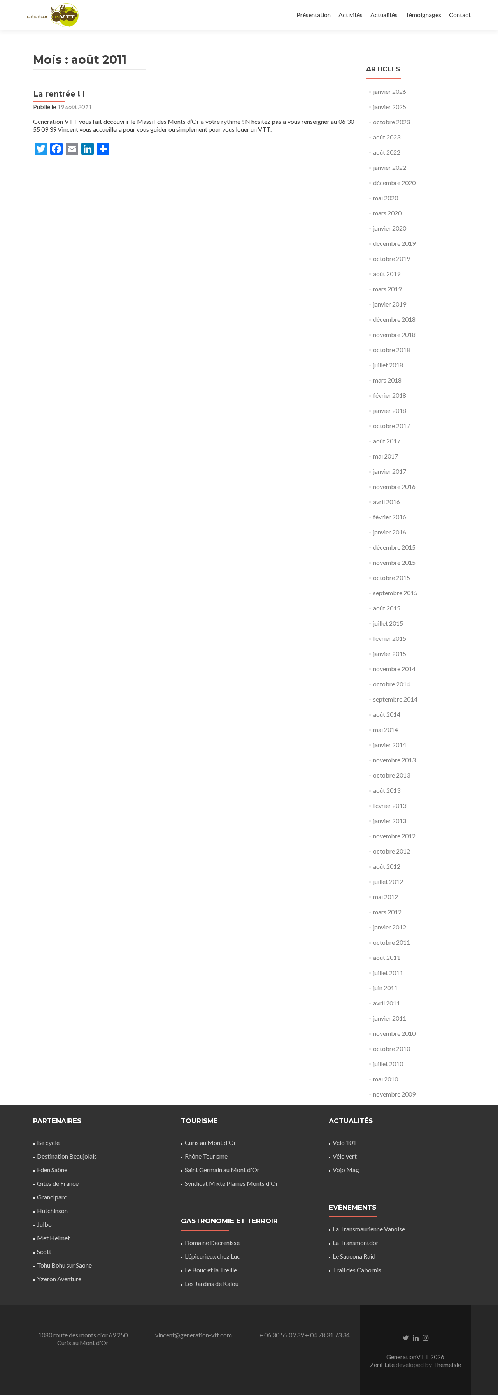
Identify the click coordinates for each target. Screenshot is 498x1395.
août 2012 (386, 866)
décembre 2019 (394, 243)
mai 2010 (385, 1079)
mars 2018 (387, 380)
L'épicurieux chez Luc (212, 1256)
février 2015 (389, 638)
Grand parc (52, 1197)
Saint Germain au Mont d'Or (222, 1169)
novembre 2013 (394, 760)
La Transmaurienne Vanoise (369, 1229)
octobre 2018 (391, 349)
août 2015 (386, 608)
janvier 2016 (389, 532)
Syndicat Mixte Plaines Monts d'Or (231, 1183)
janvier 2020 (389, 228)
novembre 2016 (394, 486)
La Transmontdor (356, 1242)
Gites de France (58, 1183)
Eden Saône (52, 1169)
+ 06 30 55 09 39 (281, 1335)
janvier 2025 (389, 106)
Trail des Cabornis (357, 1269)
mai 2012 (385, 896)
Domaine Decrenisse (212, 1242)
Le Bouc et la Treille (211, 1269)
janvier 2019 (389, 304)
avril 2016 (386, 501)
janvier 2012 (389, 927)
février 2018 (389, 395)
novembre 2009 (394, 1094)
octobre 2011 (391, 942)
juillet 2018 (388, 365)
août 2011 (386, 957)
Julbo (44, 1224)
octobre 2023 (391, 121)
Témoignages (423, 14)
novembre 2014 (394, 668)
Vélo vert (345, 1156)
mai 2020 (385, 197)
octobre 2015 (391, 577)
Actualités (384, 14)
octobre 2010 (391, 1048)
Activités (350, 14)
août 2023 (386, 137)
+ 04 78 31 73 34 (327, 1335)
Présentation (313, 14)
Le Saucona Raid (354, 1256)
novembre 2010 (394, 1033)
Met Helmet (53, 1238)
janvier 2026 (389, 91)
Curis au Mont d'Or (210, 1142)
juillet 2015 (388, 623)
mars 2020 (387, 213)
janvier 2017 (389, 471)
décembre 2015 (394, 547)
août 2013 (386, 790)
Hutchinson (52, 1210)
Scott (44, 1251)
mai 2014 (385, 729)
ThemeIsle (447, 1364)
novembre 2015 (394, 562)
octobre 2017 (391, 425)
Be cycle (48, 1142)
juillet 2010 (388, 1063)
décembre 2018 (394, 319)
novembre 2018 (394, 334)
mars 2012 (387, 911)
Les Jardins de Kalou (211, 1283)
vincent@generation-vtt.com (193, 1335)
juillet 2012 (388, 881)
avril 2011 (386, 1003)
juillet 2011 (388, 972)
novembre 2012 (394, 835)
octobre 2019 (391, 258)
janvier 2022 (389, 167)
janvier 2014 (389, 744)
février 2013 (389, 805)
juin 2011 (385, 987)
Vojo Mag (346, 1169)
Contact (460, 14)
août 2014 (386, 714)
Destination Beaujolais (67, 1156)
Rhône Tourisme (206, 1156)
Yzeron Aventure (59, 1278)
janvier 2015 (389, 653)
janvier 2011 (389, 1018)
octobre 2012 (391, 851)
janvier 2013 (389, 820)
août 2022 (386, 152)
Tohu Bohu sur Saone (64, 1265)
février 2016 (389, 516)
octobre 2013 (391, 775)
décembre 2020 (394, 182)
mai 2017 (385, 456)
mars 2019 (387, 289)
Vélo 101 (344, 1142)
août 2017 (386, 440)
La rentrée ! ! (59, 94)
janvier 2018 (389, 410)
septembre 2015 (395, 592)
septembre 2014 (395, 699)
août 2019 (386, 273)
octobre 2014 (391, 684)
